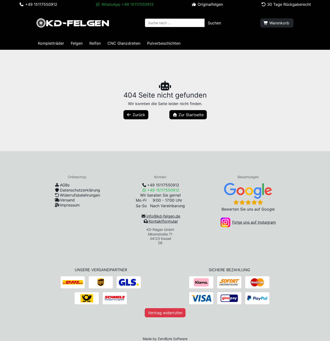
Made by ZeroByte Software (165, 339)
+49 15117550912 (163, 185)
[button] (214, 23)
